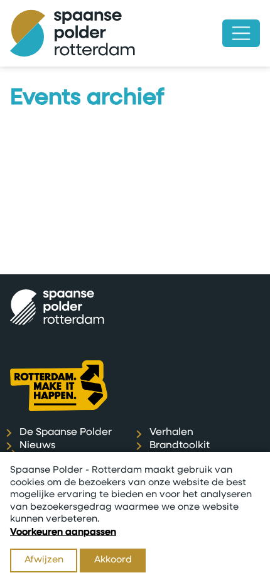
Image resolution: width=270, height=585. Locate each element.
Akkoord (113, 560)
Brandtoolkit (179, 446)
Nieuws (37, 446)
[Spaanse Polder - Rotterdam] (72, 33)
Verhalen (171, 432)
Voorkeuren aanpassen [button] (63, 532)
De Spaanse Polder (65, 432)
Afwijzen (43, 560)
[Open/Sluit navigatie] (241, 33)
